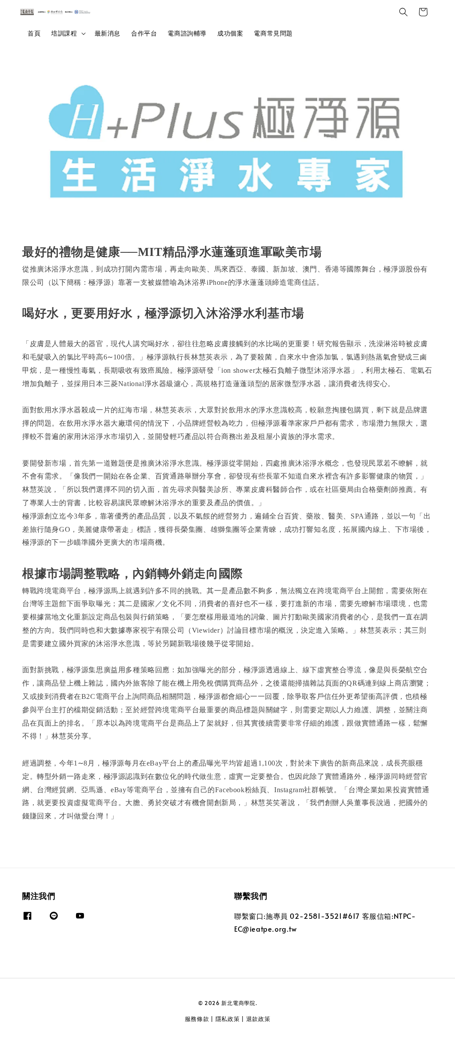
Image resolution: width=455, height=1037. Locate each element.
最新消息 (107, 33)
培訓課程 (64, 33)
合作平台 (144, 33)
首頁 (34, 33)
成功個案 (230, 33)
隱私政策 (228, 1019)
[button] (403, 12)
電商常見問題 (273, 33)
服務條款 (197, 1019)
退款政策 (258, 1019)
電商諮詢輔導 (187, 33)
